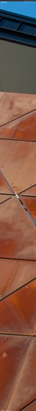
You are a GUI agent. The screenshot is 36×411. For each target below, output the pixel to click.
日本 (32, 0)
